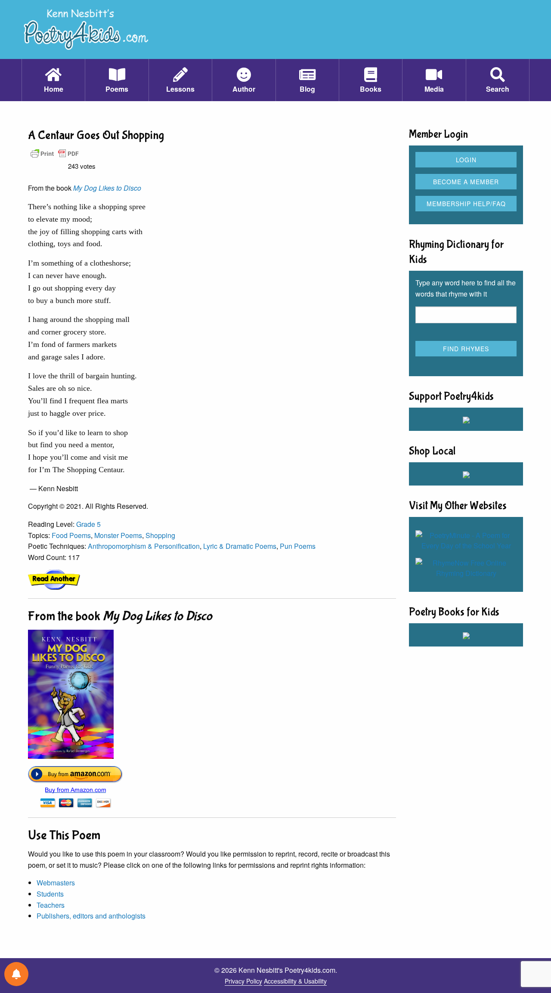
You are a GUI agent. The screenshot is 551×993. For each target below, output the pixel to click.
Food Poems (71, 535)
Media (434, 89)
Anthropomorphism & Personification (144, 546)
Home (53, 89)
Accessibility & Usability (295, 981)
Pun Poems (298, 546)
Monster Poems (118, 535)
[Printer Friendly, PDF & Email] (54, 153)
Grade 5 (88, 524)
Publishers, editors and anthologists (91, 916)
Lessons (180, 89)
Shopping (160, 535)
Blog (307, 89)
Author (243, 89)
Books (370, 89)
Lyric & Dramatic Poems (239, 546)
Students (50, 894)
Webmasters (56, 883)
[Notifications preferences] (16, 974)
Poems (116, 89)
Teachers (51, 905)
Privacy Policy (243, 981)
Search (497, 89)
